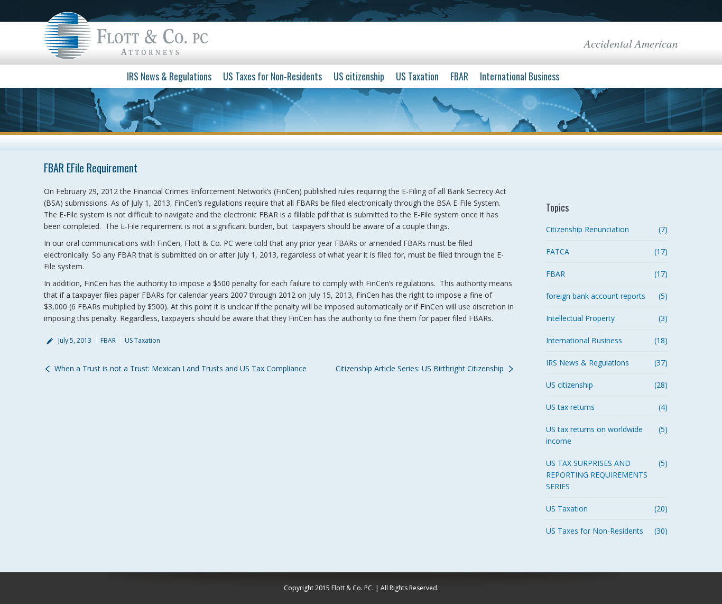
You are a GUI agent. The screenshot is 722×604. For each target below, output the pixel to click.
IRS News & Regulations (587, 363)
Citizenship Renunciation (587, 229)
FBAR (108, 340)
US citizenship (569, 385)
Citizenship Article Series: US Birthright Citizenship (420, 368)
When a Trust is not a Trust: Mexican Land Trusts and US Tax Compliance (180, 368)
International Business (584, 340)
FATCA (557, 251)
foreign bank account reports (595, 296)
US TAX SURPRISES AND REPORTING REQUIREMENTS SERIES (596, 474)
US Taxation (142, 340)
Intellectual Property (580, 318)
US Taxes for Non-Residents (594, 531)
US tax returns (570, 407)
